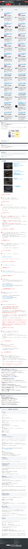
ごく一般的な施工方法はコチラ (5, 349)
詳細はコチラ (5, 141)
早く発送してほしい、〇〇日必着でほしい (19, 165)
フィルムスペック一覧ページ (10, 376)
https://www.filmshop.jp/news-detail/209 (7, 284)
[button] (1, 1)
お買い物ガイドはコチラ (4, 156)
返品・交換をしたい (16, 178)
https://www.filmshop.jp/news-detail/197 (7, 286)
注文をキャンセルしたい (17, 164)
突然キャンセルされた (16, 163)
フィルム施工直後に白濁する (17, 186)
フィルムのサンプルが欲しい (17, 170)
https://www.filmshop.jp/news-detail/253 (7, 296)
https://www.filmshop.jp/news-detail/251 (7, 298)
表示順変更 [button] (16, 9)
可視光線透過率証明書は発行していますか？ (19, 174)
